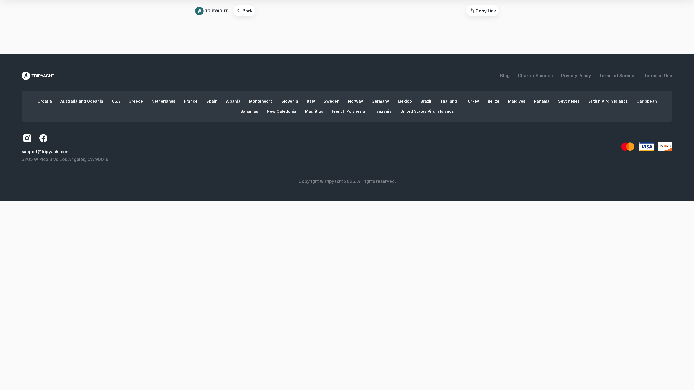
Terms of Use (658, 75)
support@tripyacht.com (46, 151)
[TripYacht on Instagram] (27, 138)
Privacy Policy (576, 75)
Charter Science (535, 75)
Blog (505, 75)
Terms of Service (617, 75)
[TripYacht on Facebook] (43, 138)
